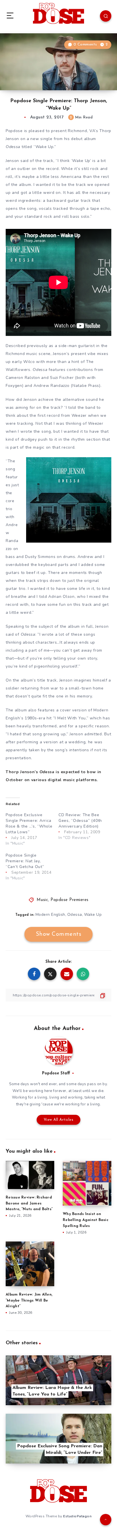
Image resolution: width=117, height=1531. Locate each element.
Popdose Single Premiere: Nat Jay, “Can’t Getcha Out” (25, 861)
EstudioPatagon (77, 1516)
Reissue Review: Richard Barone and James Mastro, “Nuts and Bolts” (29, 1203)
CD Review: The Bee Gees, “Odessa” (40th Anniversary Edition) (80, 820)
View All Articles (59, 1120)
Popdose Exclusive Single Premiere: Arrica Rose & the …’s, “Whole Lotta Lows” (29, 823)
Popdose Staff (56, 1073)
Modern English (50, 914)
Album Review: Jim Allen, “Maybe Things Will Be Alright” (29, 1300)
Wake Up (93, 914)
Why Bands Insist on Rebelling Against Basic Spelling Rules (85, 1220)
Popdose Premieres (70, 900)
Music (42, 900)
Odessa (74, 914)
